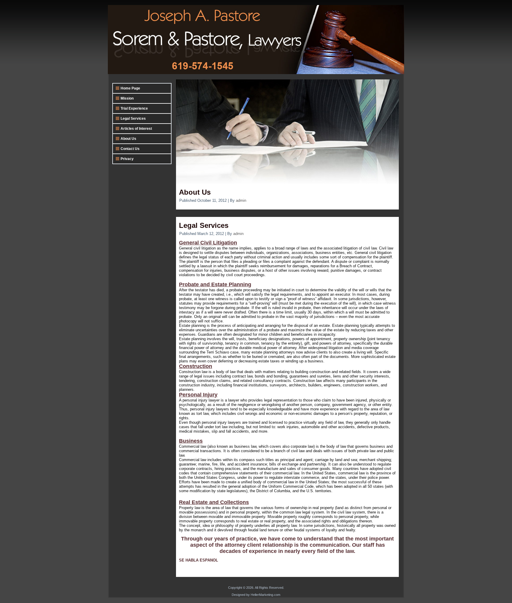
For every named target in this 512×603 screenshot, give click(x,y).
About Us (195, 192)
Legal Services (203, 225)
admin (241, 200)
